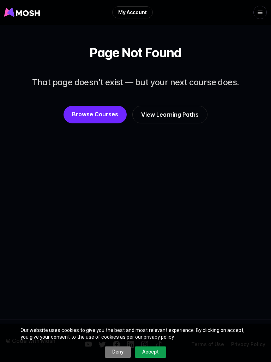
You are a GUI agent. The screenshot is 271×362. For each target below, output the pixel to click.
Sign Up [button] (136, 27)
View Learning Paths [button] (170, 114)
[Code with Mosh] (10, 12)
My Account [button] (132, 12)
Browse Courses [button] (95, 114)
